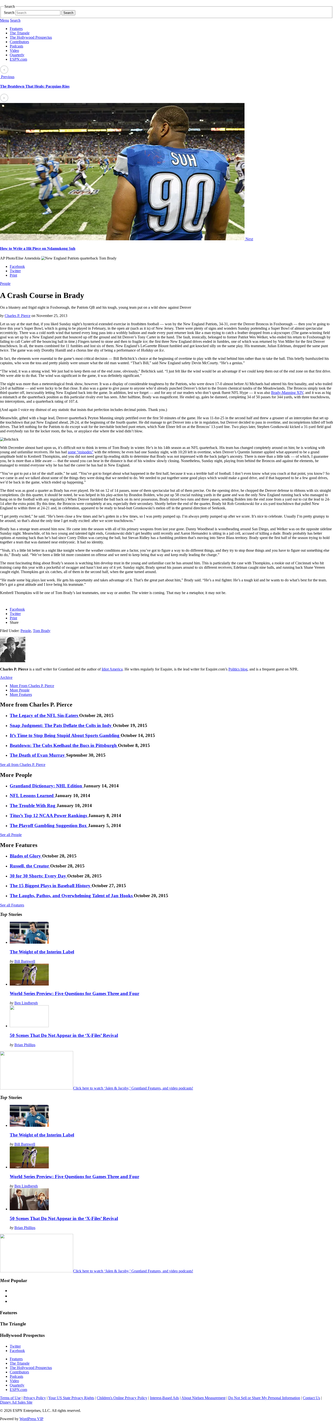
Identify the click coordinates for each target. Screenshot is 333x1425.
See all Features (12, 905)
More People (19, 690)
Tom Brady (41, 631)
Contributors (19, 42)
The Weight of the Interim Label (42, 951)
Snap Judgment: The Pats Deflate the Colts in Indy (61, 725)
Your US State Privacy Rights (71, 1398)
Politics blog (237, 669)
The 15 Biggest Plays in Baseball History (51, 885)
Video (14, 50)
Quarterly (17, 55)
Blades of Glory (26, 855)
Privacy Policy (34, 1398)
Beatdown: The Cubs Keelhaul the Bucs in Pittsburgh (64, 745)
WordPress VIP (31, 1419)
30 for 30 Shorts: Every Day (38, 875)
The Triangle (19, 33)
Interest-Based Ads (164, 1398)
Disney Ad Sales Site (16, 1402)
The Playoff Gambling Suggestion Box (49, 825)
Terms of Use (10, 1398)
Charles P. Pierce (17, 316)
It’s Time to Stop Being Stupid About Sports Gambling (65, 735)
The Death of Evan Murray (38, 755)
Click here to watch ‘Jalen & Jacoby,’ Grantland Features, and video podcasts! (133, 1088)
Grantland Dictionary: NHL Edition (46, 785)
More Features (21, 694)
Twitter (15, 271)
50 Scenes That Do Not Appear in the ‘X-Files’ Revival (64, 1035)
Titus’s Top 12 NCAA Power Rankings (49, 815)
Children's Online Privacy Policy (122, 1398)
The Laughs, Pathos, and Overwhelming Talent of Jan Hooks (72, 895)
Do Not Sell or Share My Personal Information (264, 1398)
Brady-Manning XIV (287, 393)
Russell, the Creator (30, 865)
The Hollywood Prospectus (31, 37)
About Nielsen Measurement (203, 1398)
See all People (11, 835)
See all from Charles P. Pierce (22, 765)
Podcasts (16, 46)
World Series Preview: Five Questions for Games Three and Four (74, 993)
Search (9, 12)
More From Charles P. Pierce (32, 686)
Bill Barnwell (24, 961)
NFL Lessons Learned (32, 795)
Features (16, 29)
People (5, 283)
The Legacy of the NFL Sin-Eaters (44, 715)
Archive (6, 677)
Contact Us (311, 1398)
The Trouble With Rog (33, 805)
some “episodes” (80, 452)
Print (13, 275)
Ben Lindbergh (26, 1003)
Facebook (17, 266)
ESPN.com (18, 59)
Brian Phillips (24, 1045)
